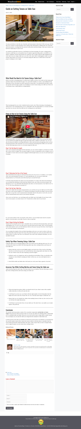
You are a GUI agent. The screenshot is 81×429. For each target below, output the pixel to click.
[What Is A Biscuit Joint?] (10, 337)
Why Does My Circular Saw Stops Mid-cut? (65, 24)
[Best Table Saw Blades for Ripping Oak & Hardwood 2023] (29, 337)
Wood (36, 1)
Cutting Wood (24, 5)
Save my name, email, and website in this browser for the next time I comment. (25, 404)
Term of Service (29, 418)
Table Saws (31, 5)
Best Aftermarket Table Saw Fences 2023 (39, 340)
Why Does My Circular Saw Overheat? (64, 21)
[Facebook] (6, 352)
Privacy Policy (35, 418)
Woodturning (64, 1)
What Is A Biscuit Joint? (11, 339)
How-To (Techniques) (50, 1)
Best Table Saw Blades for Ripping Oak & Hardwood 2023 (30, 340)
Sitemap (54, 418)
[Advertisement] (29, 69)
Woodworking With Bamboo (62, 32)
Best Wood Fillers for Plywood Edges (64, 19)
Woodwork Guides (41, 1)
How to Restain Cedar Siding (13, 373)
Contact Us (50, 418)
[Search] (72, 9)
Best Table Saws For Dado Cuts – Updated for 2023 (48, 340)
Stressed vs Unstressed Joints (62, 22)
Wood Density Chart (60, 28)
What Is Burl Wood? (60, 30)
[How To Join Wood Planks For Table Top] (20, 337)
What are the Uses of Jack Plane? (63, 17)
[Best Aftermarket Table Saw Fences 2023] (38, 337)
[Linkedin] (8, 352)
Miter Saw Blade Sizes (61, 26)
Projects (68, 1)
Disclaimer (41, 418)
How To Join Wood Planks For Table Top (20, 340)
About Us (72, 1)
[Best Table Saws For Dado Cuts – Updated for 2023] (48, 337)
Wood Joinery (58, 1)
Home (7, 5)
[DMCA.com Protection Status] (41, 424)
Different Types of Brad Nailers (13, 374)
